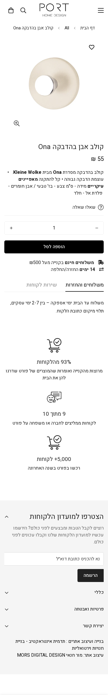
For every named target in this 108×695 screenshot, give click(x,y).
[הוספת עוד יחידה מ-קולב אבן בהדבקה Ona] (11, 228)
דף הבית (87, 28)
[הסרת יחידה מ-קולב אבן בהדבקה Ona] (96, 228)
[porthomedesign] (54, 10)
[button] (11, 10)
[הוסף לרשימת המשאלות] (91, 47)
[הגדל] (16, 123)
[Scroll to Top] (10, 664)
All (67, 28)
